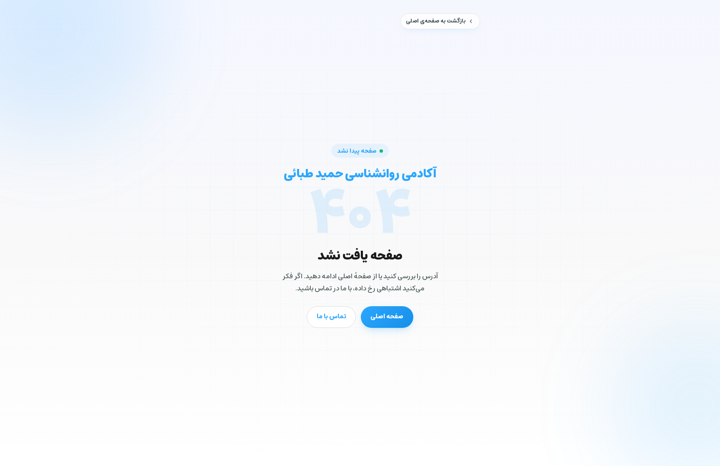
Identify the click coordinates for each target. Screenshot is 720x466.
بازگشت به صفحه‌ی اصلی (435, 21)
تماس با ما (331, 316)
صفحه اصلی (386, 316)
